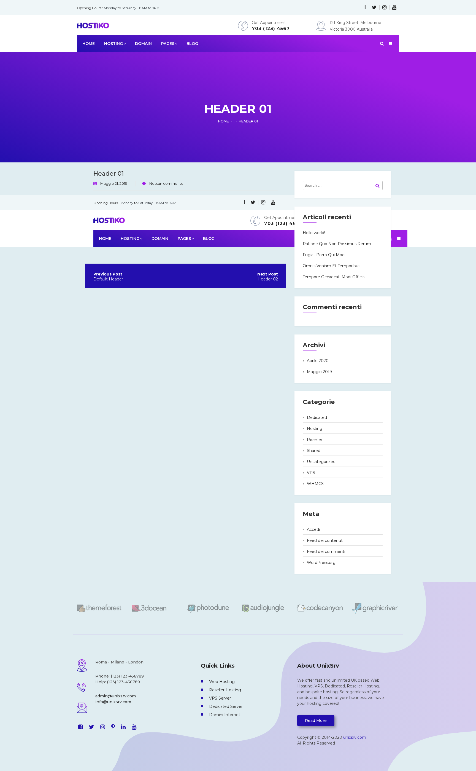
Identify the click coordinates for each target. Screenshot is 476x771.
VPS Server (220, 698)
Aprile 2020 (318, 360)
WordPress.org (321, 562)
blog (192, 43)
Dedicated (317, 417)
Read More (316, 720)
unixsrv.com (354, 737)
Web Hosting (222, 681)
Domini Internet (224, 714)
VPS (311, 472)
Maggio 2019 (319, 371)
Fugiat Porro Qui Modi (324, 254)
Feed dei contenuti (325, 540)
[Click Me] (365, 7)
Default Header (108, 279)
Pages (167, 43)
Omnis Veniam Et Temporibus (331, 265)
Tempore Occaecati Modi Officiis (334, 276)
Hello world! (314, 232)
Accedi (313, 529)
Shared (313, 450)
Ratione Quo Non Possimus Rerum (337, 243)
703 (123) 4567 (271, 28)
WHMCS (315, 483)
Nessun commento (165, 183)
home (88, 43)
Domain (143, 43)
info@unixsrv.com (113, 701)
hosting (113, 43)
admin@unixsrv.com (115, 696)
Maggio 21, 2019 (113, 183)
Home (223, 121)
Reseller (314, 439)
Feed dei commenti (326, 551)
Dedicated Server (226, 706)
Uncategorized (321, 461)
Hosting (314, 428)
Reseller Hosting (225, 689)
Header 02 (268, 279)
